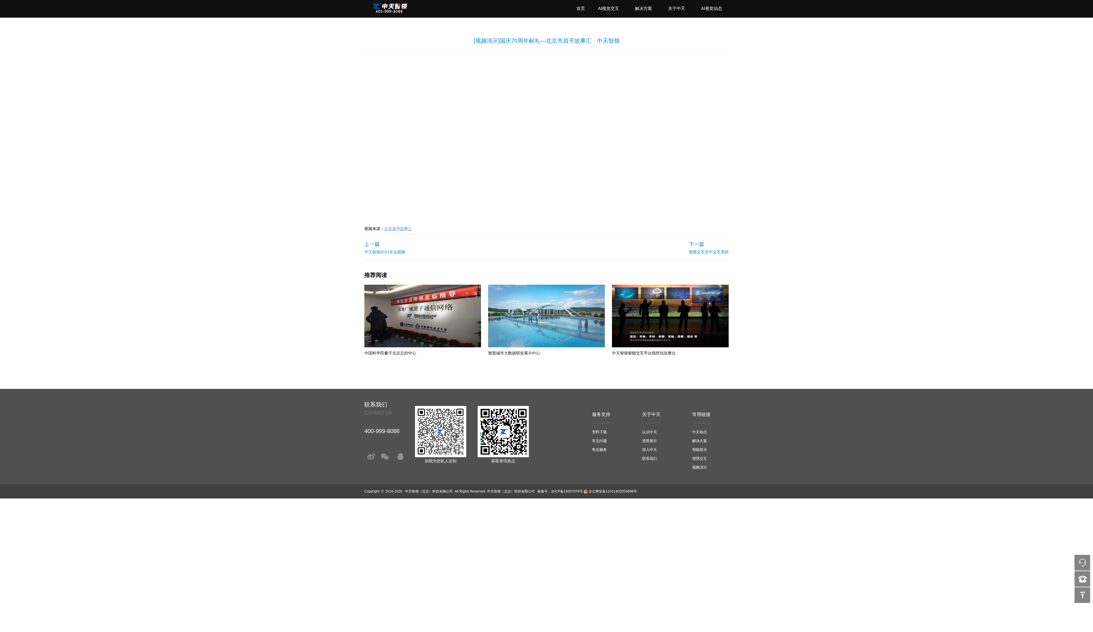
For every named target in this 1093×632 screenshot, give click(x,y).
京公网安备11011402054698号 (613, 491)
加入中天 (649, 450)
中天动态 (699, 432)
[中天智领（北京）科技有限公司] (390, 11)
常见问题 (599, 441)
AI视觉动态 (711, 8)
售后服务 (599, 450)
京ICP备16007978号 (567, 491)
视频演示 (699, 467)
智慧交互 (699, 458)
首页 (580, 8)
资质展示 (649, 441)
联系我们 (649, 458)
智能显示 (699, 450)
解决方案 (643, 8)
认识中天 (649, 432)
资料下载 (599, 432)
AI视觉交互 (608, 8)
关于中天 (676, 8)
